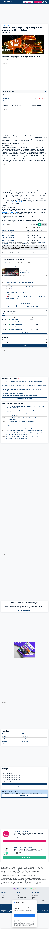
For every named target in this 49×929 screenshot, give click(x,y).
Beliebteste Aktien (26, 734)
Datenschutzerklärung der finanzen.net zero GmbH (23, 925)
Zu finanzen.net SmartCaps (24, 610)
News (8, 101)
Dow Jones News (4, 867)
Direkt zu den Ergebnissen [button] (24, 786)
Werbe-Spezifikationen (21, 897)
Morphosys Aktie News (15, 878)
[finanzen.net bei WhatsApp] (31, 889)
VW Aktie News (28, 885)
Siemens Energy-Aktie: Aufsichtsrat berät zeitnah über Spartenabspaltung (19, 395)
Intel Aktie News (4, 879)
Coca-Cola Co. (6, 98)
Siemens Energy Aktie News (25, 870)
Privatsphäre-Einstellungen (38, 900)
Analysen (13, 101)
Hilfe (18, 894)
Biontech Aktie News (22, 875)
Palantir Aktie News (13, 879)
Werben (18, 895)
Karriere (3, 895)
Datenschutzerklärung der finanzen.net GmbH (25, 924)
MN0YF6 (3, 243)
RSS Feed (9, 306)
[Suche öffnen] (43, 2)
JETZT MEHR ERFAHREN (24, 857)
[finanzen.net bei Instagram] (14, 889)
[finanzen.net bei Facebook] (17, 889)
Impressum (34, 894)
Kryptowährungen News (41, 867)
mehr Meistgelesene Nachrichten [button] (24, 398)
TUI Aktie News (35, 870)
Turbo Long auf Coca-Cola (8, 230)
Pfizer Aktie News (36, 878)
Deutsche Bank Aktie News (33, 871)
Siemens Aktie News (32, 879)
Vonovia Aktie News (24, 876)
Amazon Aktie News (14, 870)
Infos (27, 213)
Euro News (32, 867)
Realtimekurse (5, 736)
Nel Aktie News (22, 881)
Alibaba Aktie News (27, 882)
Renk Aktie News (31, 874)
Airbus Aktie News (5, 875)
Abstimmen (24, 784)
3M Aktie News (21, 885)
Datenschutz (35, 895)
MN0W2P (10, 243)
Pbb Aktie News (4, 885)
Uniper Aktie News (42, 876)
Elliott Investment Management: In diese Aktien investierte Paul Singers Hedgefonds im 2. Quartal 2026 (23, 390)
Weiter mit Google (24, 915)
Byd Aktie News (13, 875)
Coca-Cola (4, 139)
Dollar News (26, 867)
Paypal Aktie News (14, 874)
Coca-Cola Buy (14, 319)
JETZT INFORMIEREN (24, 841)
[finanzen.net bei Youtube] (20, 889)
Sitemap (3, 898)
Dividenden (25, 741)
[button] (28, 2)
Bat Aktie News (4, 883)
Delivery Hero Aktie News (16, 882)
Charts (4, 101)
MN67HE (41, 242)
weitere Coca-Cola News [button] (24, 441)
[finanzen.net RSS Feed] (34, 889)
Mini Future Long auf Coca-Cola (9, 232)
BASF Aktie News (39, 868)
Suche (24, 345)
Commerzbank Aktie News (15, 872)
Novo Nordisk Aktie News (26, 878)
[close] (34, 902)
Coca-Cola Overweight (16, 324)
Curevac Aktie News (42, 879)
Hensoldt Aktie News (37, 872)
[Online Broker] (9, 2)
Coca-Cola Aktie (13, 22)
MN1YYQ (44, 242)
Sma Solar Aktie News (5, 882)
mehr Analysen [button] (24, 332)
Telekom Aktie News (36, 882)
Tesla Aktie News (31, 868)
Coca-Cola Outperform (16, 327)
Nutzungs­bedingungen (37, 898)
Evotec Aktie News (5, 878)
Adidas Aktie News (13, 881)
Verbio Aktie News (12, 885)
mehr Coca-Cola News (24, 303)
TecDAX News (37, 866)
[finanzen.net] (8, 1)
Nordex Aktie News (15, 876)
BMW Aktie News (12, 883)
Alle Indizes (25, 736)
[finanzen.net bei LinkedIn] (26, 889)
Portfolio (4, 743)
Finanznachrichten (18, 866)
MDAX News (30, 866)
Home (2, 22)
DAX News (25, 866)
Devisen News (20, 867)
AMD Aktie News (33, 876)
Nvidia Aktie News (11, 868)
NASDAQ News (12, 867)
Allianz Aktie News (5, 871)
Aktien (6, 22)
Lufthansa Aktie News (40, 874)
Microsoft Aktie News (14, 871)
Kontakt (2, 894)
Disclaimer (34, 897)
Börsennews (3, 866)
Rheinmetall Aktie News (21, 868)
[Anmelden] (46, 2)
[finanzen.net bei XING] (29, 889)
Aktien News (10, 866)
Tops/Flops (24, 738)
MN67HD (6, 243)
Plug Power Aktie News (27, 872)
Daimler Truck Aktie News (31, 881)
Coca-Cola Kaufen (15, 322)
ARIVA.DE (5, 911)
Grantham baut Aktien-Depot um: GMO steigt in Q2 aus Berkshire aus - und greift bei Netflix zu (24, 386)
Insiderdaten (5, 741)
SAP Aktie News (23, 871)
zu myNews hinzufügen (32, 306)
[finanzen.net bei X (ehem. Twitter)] (23, 889)
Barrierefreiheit (35, 902)
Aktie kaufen (41, 100)
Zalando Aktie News (21, 883)
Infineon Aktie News (5, 874)
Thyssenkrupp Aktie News (32, 875)
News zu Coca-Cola (22, 22)
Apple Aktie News (4, 872)
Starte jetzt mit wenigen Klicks (9, 212)
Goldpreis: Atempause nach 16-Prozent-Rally (12, 393)
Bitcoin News (4, 868)
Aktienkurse (5, 734)
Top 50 (3, 738)
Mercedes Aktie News (5, 876)
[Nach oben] (45, 927)
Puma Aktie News (4, 881)
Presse (2, 897)
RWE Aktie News (22, 874)
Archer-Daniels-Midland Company (21, 202)
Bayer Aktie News (4, 870)
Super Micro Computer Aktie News (33, 883)
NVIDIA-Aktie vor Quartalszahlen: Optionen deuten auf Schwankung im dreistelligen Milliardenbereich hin (22, 382)
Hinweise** (26, 243)
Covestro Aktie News (22, 879)
